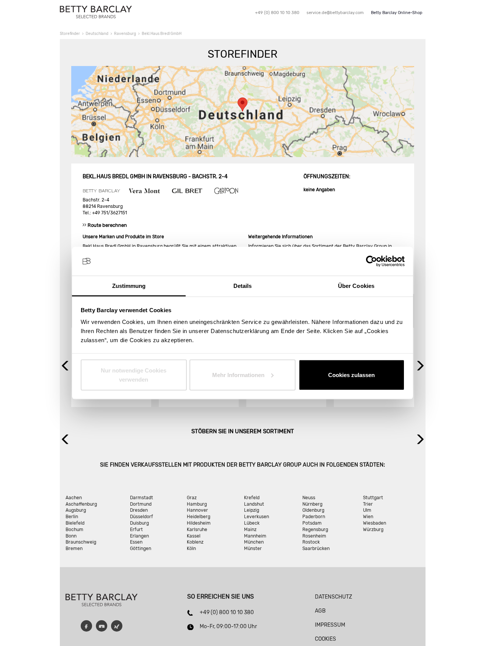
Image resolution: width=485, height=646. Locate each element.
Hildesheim (199, 523)
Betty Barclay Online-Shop (396, 12)
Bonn (71, 536)
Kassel (193, 536)
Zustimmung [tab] (129, 286)
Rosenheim (314, 536)
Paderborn (313, 516)
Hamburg (197, 504)
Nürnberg (312, 504)
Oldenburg (313, 510)
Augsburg (76, 510)
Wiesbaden (374, 523)
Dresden (139, 510)
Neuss (308, 497)
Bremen (74, 548)
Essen (136, 542)
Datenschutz (333, 597)
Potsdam (312, 523)
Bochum (74, 529)
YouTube (101, 626)
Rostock (311, 542)
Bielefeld (75, 523)
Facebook (86, 626)
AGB (320, 611)
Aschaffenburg (81, 504)
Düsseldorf (141, 516)
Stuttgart (373, 497)
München (254, 542)
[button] (242, 104)
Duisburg (139, 523)
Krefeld (252, 497)
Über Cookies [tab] (356, 286)
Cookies (325, 639)
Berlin (72, 516)
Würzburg (373, 529)
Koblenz (195, 542)
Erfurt (136, 529)
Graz (192, 497)
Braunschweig (81, 542)
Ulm (367, 510)
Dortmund (141, 504)
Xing (116, 626)
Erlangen (139, 536)
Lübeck (252, 523)
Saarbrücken (316, 548)
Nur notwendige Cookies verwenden (133, 374)
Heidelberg (198, 516)
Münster (253, 548)
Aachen (74, 497)
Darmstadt (141, 497)
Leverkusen (256, 516)
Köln (191, 548)
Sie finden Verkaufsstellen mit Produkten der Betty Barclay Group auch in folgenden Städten (241, 465)
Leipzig (251, 510)
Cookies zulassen (351, 374)
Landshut (254, 504)
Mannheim (255, 536)
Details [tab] (242, 286)
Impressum (330, 625)
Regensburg (315, 529)
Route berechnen (107, 225)
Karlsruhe (197, 529)
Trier (368, 504)
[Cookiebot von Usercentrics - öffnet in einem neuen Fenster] (371, 261)
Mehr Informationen (238, 374)
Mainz (250, 529)
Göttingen (140, 548)
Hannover (197, 510)
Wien (368, 516)
